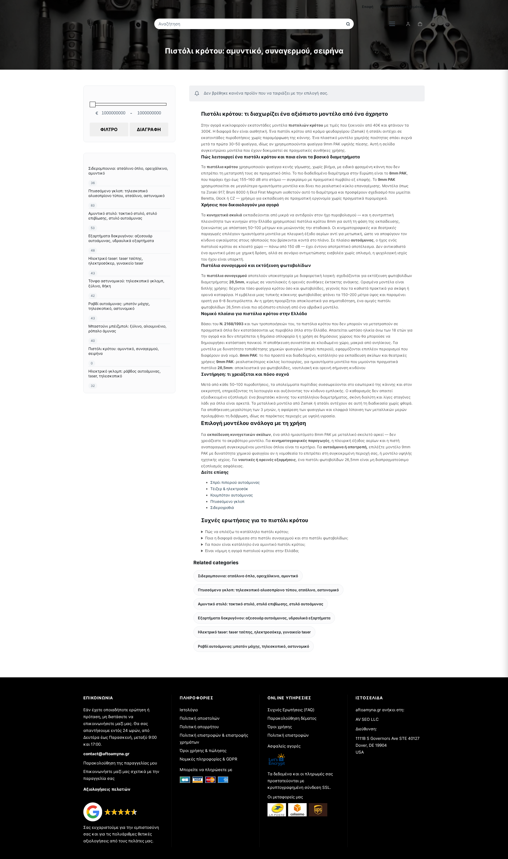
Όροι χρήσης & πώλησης (203, 750)
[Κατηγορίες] (392, 23)
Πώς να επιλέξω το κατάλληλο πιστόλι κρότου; (247, 531)
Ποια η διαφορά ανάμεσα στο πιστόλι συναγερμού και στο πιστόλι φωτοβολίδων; (276, 538)
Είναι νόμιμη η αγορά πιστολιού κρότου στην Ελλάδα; (252, 550)
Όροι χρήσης (279, 726)
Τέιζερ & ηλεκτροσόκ (229, 488)
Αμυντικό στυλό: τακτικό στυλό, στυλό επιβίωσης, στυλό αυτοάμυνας (260, 604)
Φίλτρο (108, 129)
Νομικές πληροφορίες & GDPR (208, 759)
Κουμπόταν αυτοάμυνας (231, 495)
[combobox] (250, 23)
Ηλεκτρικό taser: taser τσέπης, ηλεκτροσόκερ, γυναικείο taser (254, 632)
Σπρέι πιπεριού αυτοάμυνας (235, 482)
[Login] (408, 24)
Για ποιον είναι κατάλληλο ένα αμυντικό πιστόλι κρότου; (255, 544)
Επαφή (367, 7)
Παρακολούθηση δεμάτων (402, 7)
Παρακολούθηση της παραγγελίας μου (120, 763)
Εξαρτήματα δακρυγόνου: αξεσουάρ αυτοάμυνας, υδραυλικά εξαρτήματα (264, 618)
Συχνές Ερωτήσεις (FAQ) (291, 709)
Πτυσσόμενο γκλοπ (227, 501)
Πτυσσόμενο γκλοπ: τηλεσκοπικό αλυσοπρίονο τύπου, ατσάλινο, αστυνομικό (268, 590)
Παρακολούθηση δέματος (291, 718)
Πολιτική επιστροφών (288, 735)
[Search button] (348, 24)
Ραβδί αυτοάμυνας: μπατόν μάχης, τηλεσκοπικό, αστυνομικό (253, 646)
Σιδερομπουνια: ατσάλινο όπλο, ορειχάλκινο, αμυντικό (248, 576)
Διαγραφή (149, 129)
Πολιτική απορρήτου (199, 726)
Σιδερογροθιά (222, 507)
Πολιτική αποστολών (200, 718)
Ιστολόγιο (189, 709)
